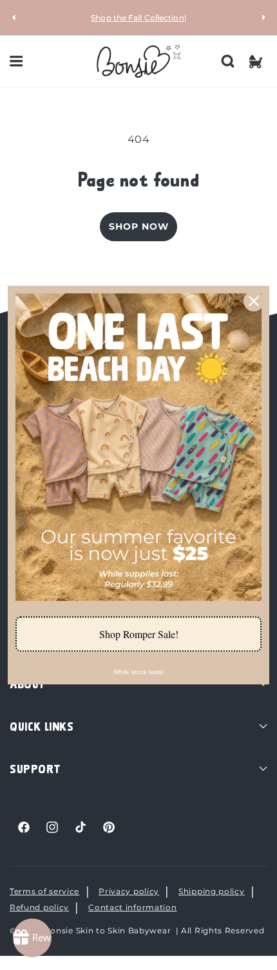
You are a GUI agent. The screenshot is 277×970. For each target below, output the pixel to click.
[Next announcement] (263, 17)
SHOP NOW (139, 226)
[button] (16, 61)
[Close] (253, 301)
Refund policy (39, 907)
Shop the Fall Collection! (138, 18)
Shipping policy (211, 891)
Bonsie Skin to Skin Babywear (107, 930)
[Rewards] (32, 938)
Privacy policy (129, 891)
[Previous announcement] (14, 17)
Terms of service (44, 891)
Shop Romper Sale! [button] (138, 634)
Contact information (132, 907)
